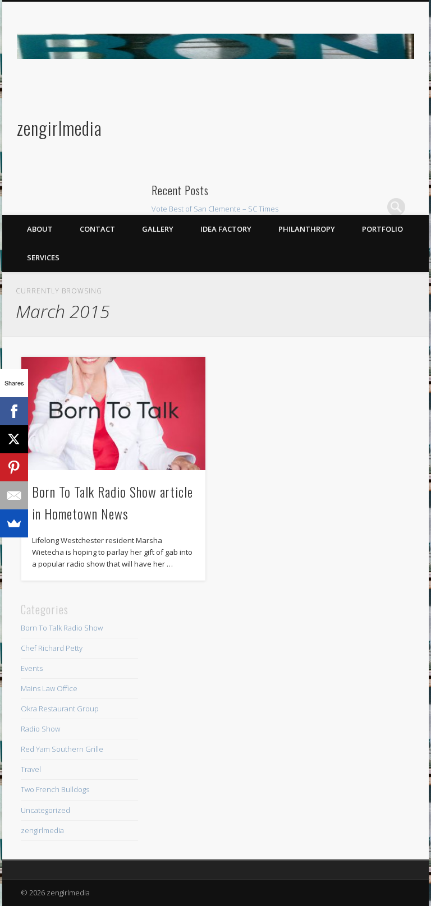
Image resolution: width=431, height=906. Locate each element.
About (40, 229)
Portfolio (382, 229)
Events (32, 668)
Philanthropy (306, 229)
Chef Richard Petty (51, 648)
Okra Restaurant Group (60, 708)
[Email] (14, 495)
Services (43, 257)
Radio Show (40, 729)
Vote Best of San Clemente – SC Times (215, 209)
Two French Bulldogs (55, 789)
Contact (97, 229)
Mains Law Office (49, 688)
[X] (14, 439)
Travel (31, 769)
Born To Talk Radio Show (62, 628)
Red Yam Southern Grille (62, 749)
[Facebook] (14, 411)
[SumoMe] (14, 523)
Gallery (157, 229)
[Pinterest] (14, 467)
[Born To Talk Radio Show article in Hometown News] (113, 413)
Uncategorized (45, 810)
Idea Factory (225, 229)
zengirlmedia (59, 127)
